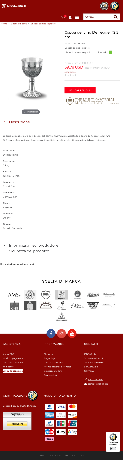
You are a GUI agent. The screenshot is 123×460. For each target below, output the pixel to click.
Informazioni (55, 344)
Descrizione (19, 122)
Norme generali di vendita (57, 366)
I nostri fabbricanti (53, 362)
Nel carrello (78, 90)
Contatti (91, 344)
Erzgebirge (49, 358)
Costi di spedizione (13, 362)
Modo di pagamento (13, 358)
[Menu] (118, 433)
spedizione (70, 72)
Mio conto (8, 366)
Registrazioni (50, 375)
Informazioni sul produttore (33, 245)
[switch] (113, 448)
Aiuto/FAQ (8, 354)
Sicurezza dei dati (53, 371)
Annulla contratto (13, 371)
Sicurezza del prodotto (29, 251)
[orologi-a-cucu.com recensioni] (17, 422)
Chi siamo (49, 354)
